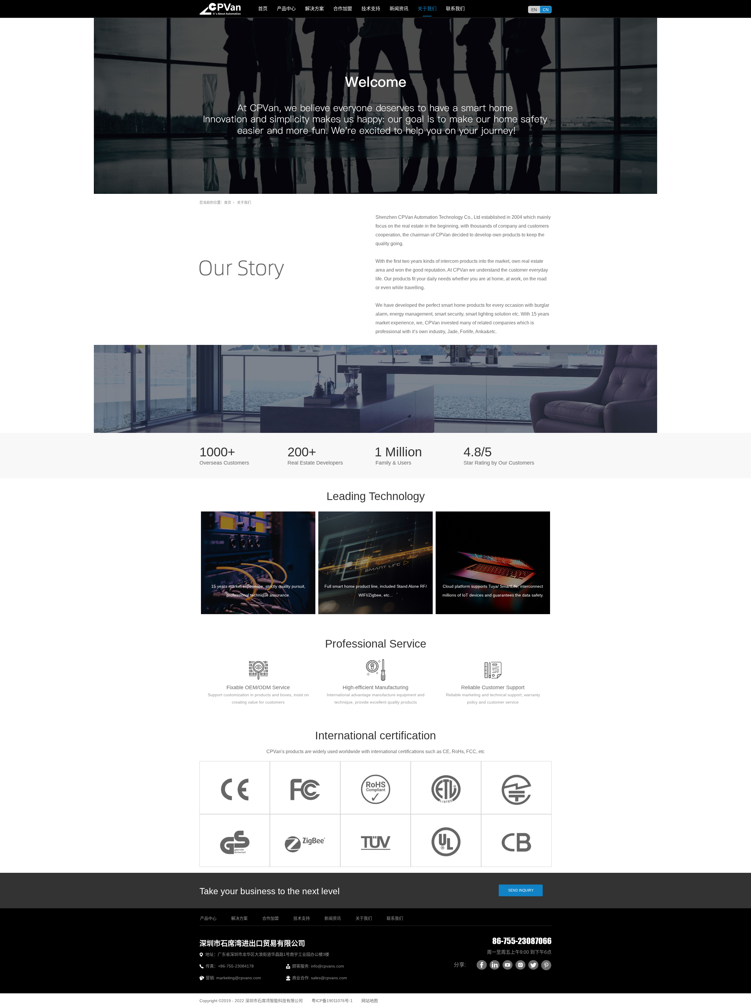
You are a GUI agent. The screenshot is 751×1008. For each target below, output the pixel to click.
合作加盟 (342, 8)
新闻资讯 (399, 8)
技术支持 (370, 8)
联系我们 (455, 8)
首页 (263, 8)
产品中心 (286, 8)
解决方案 (314, 8)
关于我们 (427, 8)
